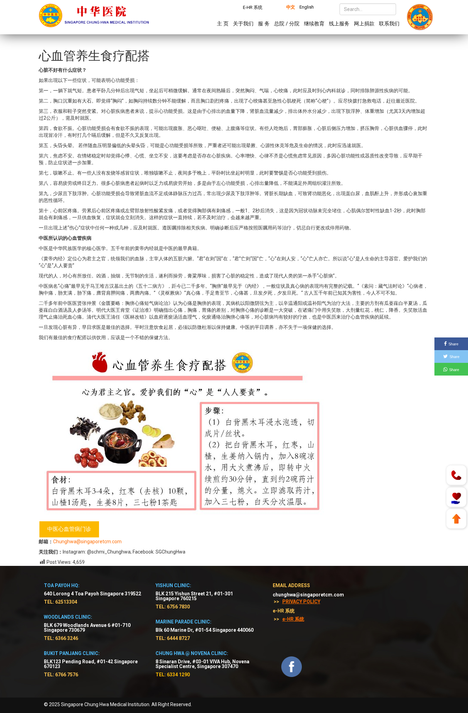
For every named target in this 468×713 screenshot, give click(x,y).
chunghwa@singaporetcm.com (308, 594)
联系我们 (389, 24)
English (306, 7)
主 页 (223, 24)
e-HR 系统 (293, 619)
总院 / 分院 (286, 24)
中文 (290, 7)
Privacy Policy (301, 601)
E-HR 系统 (252, 7)
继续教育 (314, 24)
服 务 (264, 24)
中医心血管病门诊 (69, 529)
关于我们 (243, 24)
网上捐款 (364, 24)
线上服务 (339, 24)
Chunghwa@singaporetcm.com (87, 541)
